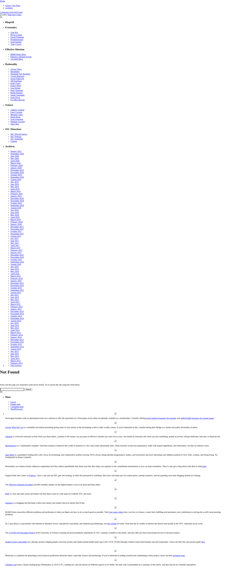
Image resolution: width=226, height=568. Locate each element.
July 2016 (14, 267)
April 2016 (14, 274)
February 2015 (16, 307)
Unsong (13, 141)
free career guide (116, 512)
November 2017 (17, 229)
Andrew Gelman (17, 110)
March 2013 (15, 361)
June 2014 (14, 325)
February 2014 (16, 335)
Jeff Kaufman (16, 81)
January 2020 (16, 168)
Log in (13, 402)
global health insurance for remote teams (197, 418)
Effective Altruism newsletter (21, 485)
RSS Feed (18, 12)
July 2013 (14, 351)
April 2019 (14, 189)
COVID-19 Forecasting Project (22, 533)
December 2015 (17, 283)
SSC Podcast (15, 136)
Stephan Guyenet (17, 122)
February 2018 (16, 222)
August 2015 (15, 292)
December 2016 (17, 255)
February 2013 (16, 363)
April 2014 (14, 330)
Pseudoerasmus (16, 39)
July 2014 (14, 323)
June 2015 (14, 297)
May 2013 (14, 356)
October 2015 (16, 288)
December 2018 (17, 198)
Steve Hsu (14, 124)
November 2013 (17, 342)
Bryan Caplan (16, 35)
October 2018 (16, 203)
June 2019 (14, 184)
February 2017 (16, 250)
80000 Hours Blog (18, 54)
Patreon (32, 475)
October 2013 (16, 344)
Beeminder (14, 71)
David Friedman (17, 37)
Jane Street (9, 455)
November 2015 (17, 285)
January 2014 (16, 337)
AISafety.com (11, 565)
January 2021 (16, 151)
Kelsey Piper (15, 86)
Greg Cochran (16, 112)
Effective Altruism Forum (21, 57)
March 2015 (15, 304)
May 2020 (14, 158)
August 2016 (15, 264)
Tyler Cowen (15, 44)
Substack (9, 503)
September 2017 (17, 234)
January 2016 (16, 281)
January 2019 (16, 196)
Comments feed (16, 407)
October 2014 (16, 316)
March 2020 (15, 163)
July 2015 (14, 295)
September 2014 (17, 318)
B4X (7, 494)
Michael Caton (16, 114)
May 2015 (14, 300)
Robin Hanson (16, 93)
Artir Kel (14, 32)
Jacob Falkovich (17, 79)
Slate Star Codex (14, 15)
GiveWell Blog (16, 59)
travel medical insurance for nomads (161, 418)
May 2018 (14, 215)
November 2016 (17, 257)
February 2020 (16, 165)
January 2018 (16, 224)
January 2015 (16, 309)
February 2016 (16, 278)
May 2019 (14, 187)
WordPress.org (16, 409)
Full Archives (16, 365)
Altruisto (8, 436)
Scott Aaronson (16, 119)
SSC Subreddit (16, 139)
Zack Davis (15, 97)
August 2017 (15, 236)
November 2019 (17, 172)
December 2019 (17, 170)
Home (2, 1)
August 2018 (15, 208)
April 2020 (14, 161)
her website (112, 523)
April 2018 (14, 217)
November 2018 (17, 201)
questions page (179, 555)
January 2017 (16, 252)
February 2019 (16, 194)
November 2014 (17, 314)
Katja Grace (15, 83)
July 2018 (14, 210)
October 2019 (16, 175)
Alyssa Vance (16, 69)
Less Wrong (15, 88)
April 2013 (14, 358)
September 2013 (17, 347)
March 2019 (15, 191)
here (205, 466)
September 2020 (17, 154)
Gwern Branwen (17, 76)
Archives (9, 8)
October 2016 (16, 260)
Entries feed (15, 404)
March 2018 (15, 219)
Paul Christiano (16, 90)
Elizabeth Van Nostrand (20, 74)
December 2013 (17, 340)
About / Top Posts (12, 5)
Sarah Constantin (17, 95)
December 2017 (17, 227)
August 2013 (15, 349)
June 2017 (14, 241)
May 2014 (14, 328)
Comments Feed (6, 12)
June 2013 (14, 354)
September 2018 (17, 205)
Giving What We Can (14, 427)
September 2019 (17, 177)
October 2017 (16, 231)
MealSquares (10, 446)
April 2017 (14, 245)
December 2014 (17, 311)
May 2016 (14, 271)
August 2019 (15, 179)
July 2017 (14, 238)
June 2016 (14, 269)
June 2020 (14, 156)
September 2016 (17, 262)
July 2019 (14, 182)
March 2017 (15, 248)
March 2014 (15, 332)
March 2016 (15, 276)
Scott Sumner (16, 42)
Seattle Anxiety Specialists (16, 542)
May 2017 (14, 243)
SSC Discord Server (18, 134)
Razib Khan (15, 117)
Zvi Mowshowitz (17, 100)
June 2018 (14, 212)
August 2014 (15, 321)
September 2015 (17, 290)
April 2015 (14, 302)
